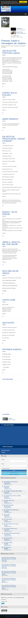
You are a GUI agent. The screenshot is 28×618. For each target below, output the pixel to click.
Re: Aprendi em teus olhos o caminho (12, 495)
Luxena (5, 520)
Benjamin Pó (7, 539)
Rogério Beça (7, 482)
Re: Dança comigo (8, 542)
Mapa (9, 615)
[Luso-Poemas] (14, 8)
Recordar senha (6, 468)
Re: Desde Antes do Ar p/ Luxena (11, 523)
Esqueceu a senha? (14, 472)
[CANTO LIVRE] (2, 316)
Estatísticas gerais (6, 450)
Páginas (3, 452)
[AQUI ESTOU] (2, 343)
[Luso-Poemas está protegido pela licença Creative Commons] (4, 610)
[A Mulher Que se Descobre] (2, 112)
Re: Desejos (6, 486)
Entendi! (23, 1)
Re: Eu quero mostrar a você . (10, 528)
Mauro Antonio (7, 506)
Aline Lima (4, 560)
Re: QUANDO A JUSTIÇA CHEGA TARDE (13, 491)
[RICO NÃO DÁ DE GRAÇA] (2, 293)
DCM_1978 (6, 487)
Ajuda (6, 615)
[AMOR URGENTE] (2, 130)
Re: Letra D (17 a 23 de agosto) (8, 564)
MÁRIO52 (6, 543)
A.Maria (5, 501)
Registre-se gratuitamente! (14, 474)
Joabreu (4, 55)
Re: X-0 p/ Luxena (8, 519)
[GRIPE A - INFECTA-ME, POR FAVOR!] (2, 264)
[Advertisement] (14, 396)
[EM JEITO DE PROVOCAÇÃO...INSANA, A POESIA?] (2, 205)
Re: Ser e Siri (7, 514)
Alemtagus (6, 511)
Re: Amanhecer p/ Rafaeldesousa (11, 509)
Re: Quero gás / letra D (9, 500)
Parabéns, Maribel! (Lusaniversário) (12, 533)
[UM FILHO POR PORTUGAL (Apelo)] (2, 86)
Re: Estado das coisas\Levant (10, 481)
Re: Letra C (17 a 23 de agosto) (9, 557)
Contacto (2, 615)
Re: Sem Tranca (7, 547)
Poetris (21, 616)
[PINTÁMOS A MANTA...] (2, 372)
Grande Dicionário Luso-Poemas (9, 558)
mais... (3, 603)
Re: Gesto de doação (8, 505)
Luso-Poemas (7, 534)
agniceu (3, 574)
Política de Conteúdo (15, 616)
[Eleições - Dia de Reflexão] (2, 235)
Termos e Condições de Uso (16, 615)
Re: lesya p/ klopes (8, 537)
